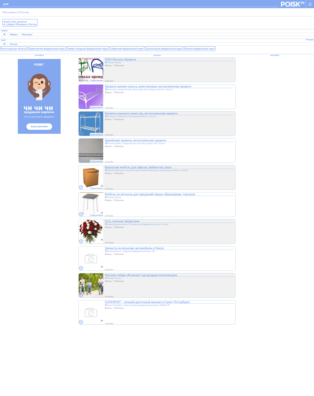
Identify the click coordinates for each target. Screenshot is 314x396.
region (3, 40)
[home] (292, 4)
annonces (157, 55)
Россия (13, 44)
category (4, 31)
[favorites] (81, 79)
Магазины (27, 34)
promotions (39, 55)
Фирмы (13, 34)
